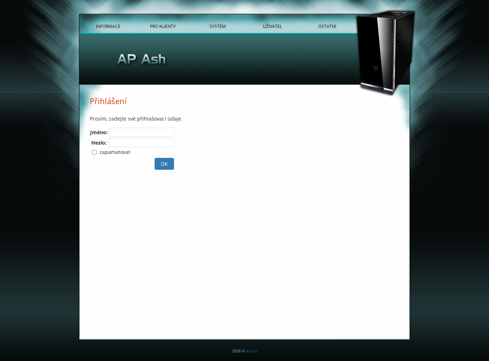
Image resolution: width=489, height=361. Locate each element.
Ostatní (327, 26)
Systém (217, 26)
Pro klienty (163, 26)
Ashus (251, 350)
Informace (108, 26)
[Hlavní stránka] (244, 60)
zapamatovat (114, 152)
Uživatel (272, 26)
